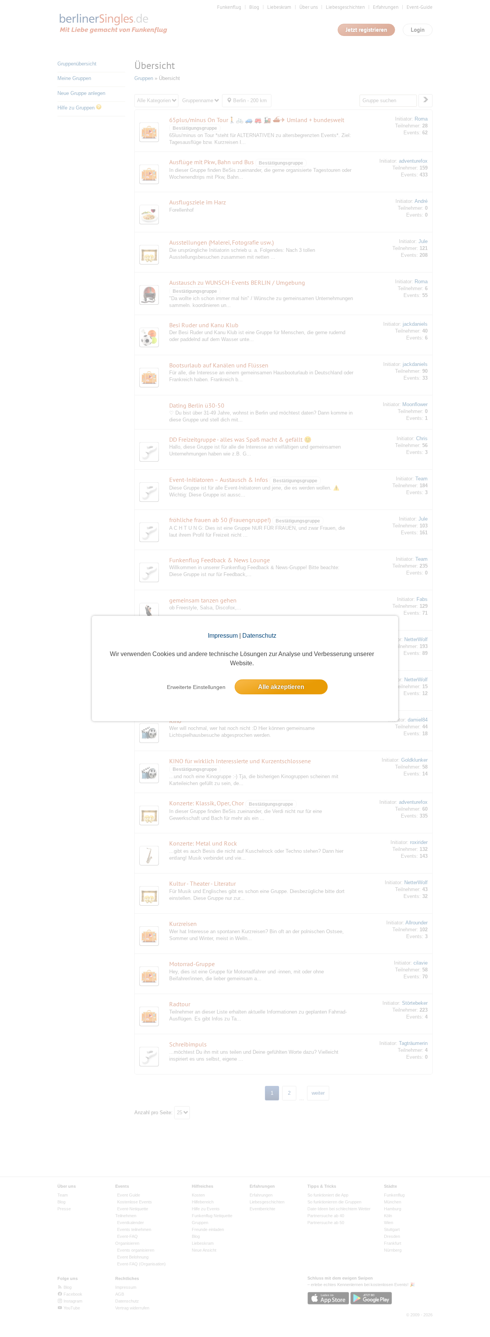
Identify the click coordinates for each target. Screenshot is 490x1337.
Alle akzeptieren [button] (281, 687)
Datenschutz (259, 635)
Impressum (223, 635)
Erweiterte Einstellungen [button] (196, 687)
